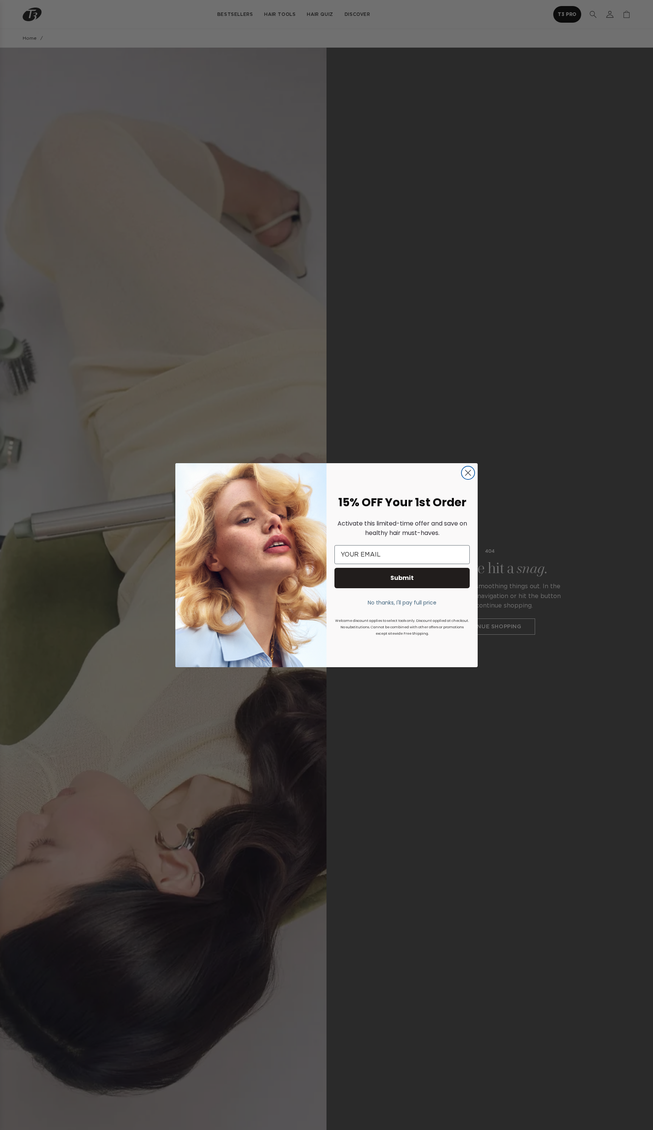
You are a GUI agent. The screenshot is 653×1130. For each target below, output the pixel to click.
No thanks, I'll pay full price (402, 602)
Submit (402, 578)
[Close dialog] (468, 472)
